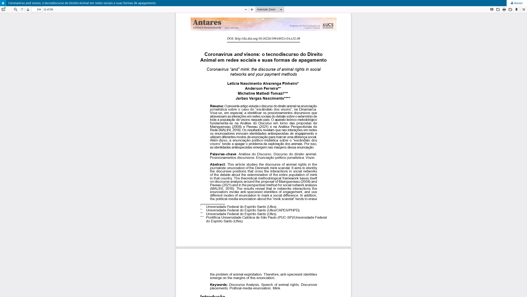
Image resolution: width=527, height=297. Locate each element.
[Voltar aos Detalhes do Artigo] (3, 3)
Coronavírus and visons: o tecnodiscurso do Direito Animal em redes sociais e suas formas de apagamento (82, 3)
